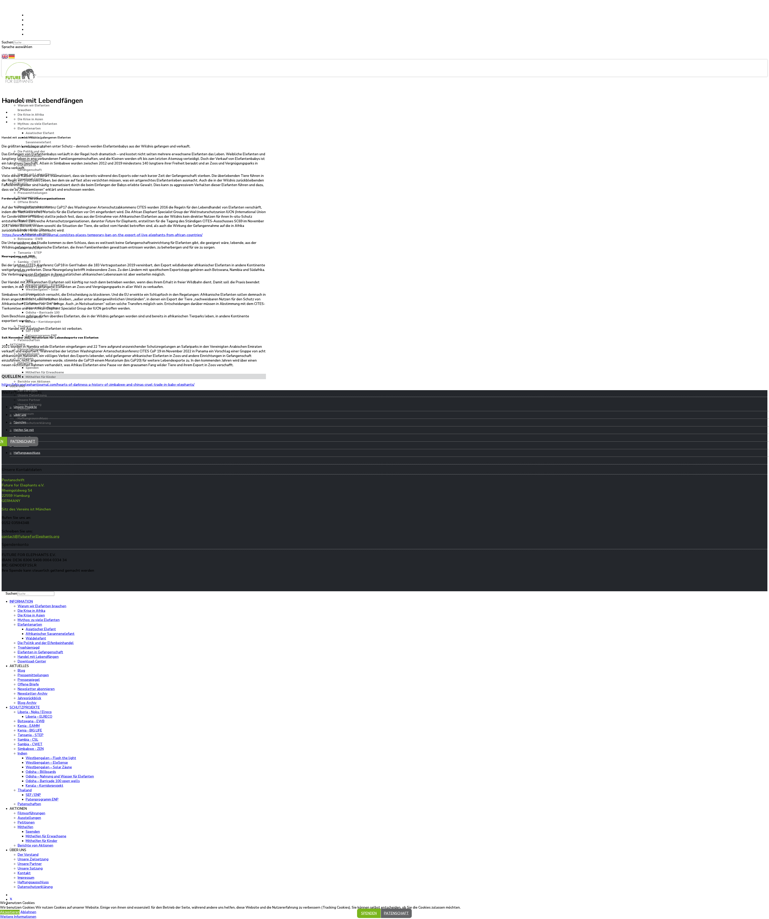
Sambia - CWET (29, 262)
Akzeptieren (10, 912)
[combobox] (31, 42)
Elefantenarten (29, 128)
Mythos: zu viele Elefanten (37, 124)
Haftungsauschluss (27, 453)
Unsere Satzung (29, 405)
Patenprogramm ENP (41, 336)
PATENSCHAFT (22, 441)
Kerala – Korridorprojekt (43, 322)
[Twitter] (27, 19)
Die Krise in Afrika (31, 115)
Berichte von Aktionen (34, 382)
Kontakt (24, 409)
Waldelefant (35, 147)
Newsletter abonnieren (35, 207)
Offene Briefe (28, 202)
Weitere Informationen (18, 916)
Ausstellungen (28, 354)
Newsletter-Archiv (31, 211)
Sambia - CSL (27, 257)
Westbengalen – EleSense (45, 285)
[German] (11, 55)
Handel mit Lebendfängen (37, 174)
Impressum (26, 414)
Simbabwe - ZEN (30, 267)
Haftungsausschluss (33, 418)
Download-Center (31, 179)
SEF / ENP (33, 331)
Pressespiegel (28, 197)
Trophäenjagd (28, 161)
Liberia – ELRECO (38, 234)
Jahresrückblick (28, 216)
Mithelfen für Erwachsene (45, 372)
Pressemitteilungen (32, 193)
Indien (22, 271)
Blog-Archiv (26, 220)
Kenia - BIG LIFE (29, 248)
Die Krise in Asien (30, 119)
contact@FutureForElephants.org (30, 536)
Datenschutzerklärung (34, 423)
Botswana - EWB (30, 239)
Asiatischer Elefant (40, 133)
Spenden (32, 368)
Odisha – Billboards (40, 299)
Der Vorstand (27, 391)
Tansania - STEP (30, 253)
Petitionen (25, 359)
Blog (21, 188)
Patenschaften (29, 340)
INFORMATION (20, 101)
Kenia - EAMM (28, 244)
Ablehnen (28, 912)
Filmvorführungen (31, 349)
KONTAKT (10, 5)
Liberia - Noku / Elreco (33, 230)
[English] (5, 55)
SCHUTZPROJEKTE (23, 225)
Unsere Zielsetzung (32, 395)
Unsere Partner (29, 400)
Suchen (7, 42)
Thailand (24, 326)
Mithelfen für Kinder (41, 377)
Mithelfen (25, 363)
